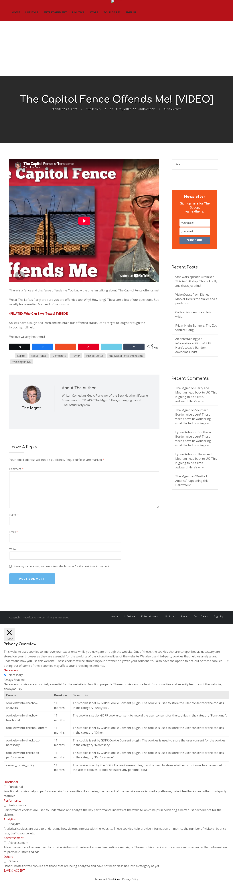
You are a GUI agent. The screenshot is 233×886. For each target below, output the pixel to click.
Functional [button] (11, 782)
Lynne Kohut (184, 432)
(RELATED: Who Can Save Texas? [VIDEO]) (38, 313)
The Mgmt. (93, 109)
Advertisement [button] (13, 838)
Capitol (21, 355)
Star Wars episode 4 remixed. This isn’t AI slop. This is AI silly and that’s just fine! (196, 281)
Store (93, 12)
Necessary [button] (11, 670)
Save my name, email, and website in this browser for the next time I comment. (62, 566)
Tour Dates (112, 12)
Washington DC (21, 361)
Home (16, 12)
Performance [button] (12, 801)
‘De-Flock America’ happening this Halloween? (191, 480)
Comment (16, 469)
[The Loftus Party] (116, 2)
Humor (76, 355)
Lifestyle (31, 12)
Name (14, 514)
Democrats (59, 355)
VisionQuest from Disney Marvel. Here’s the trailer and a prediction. (196, 299)
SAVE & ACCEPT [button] (14, 871)
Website (14, 549)
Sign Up (131, 12)
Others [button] (8, 857)
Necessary (16, 675)
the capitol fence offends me (126, 355)
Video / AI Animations (139, 109)
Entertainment (55, 12)
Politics (78, 12)
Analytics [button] (10, 819)
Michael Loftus (94, 355)
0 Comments (172, 109)
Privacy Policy (130, 879)
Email (13, 531)
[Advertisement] (116, 48)
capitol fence (38, 355)
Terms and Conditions (107, 879)
